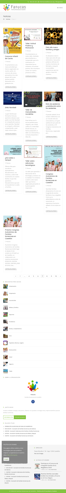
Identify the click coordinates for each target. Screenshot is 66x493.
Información (8, 417)
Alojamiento (12, 293)
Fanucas (8, 61)
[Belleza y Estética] (6, 307)
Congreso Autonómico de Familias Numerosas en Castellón (51, 178)
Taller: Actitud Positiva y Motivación (30, 46)
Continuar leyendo (10, 87)
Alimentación (12, 286)
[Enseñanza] (6, 321)
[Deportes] (6, 314)
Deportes (11, 314)
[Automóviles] (6, 300)
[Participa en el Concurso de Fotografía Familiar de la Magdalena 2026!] (37, 466)
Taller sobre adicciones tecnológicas (30, 163)
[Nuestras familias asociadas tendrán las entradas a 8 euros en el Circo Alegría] (37, 476)
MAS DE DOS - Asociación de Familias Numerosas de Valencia (20, 429)
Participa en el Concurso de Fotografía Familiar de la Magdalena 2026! (49, 465)
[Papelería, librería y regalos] (6, 343)
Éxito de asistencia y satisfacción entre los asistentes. (53, 106)
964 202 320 (33, 2)
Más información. (12, 455)
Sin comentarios (53, 469)
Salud (10, 357)
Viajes (10, 371)
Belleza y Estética (13, 307)
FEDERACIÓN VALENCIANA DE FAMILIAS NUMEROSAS (18, 426)
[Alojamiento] (6, 293)
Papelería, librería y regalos (16, 343)
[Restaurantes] (6, 350)
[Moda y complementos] (6, 329)
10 (56, 276)
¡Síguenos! (59, 2)
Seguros (11, 364)
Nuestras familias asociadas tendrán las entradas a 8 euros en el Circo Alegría (50, 476)
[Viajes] (6, 371)
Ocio (10, 336)
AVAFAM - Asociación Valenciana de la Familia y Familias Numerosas (22, 431)
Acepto (6, 459)
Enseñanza (12, 321)
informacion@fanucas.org (47, 2)
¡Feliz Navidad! (10, 107)
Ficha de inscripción (20, 417)
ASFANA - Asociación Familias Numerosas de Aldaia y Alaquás (20, 433)
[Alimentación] (6, 286)
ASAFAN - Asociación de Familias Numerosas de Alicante (19, 436)
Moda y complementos (15, 328)
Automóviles (12, 300)
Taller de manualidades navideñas (30, 112)
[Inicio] (3, 19)
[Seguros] (6, 364)
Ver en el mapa (38, 453)
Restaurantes (12, 350)
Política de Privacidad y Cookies (47, 491)
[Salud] (6, 357)
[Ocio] (6, 336)
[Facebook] (33, 401)
